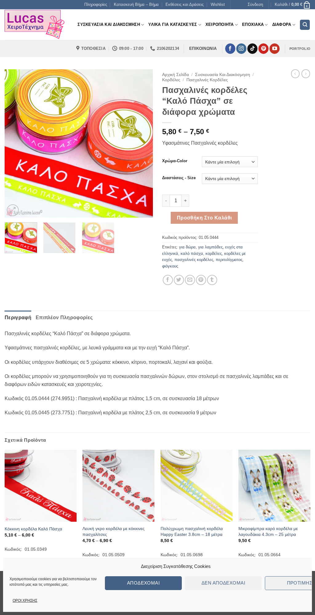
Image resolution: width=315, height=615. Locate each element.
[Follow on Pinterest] (263, 48)
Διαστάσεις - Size (179, 178)
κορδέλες (213, 253)
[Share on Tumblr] (212, 280)
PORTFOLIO (299, 48)
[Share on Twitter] (179, 280)
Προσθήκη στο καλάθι (204, 217)
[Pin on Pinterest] (201, 280)
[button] (255, 4)
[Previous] (15, 143)
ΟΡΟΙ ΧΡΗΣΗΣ (25, 600)
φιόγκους (170, 266)
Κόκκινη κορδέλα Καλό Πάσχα (33, 528)
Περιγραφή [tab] (18, 317)
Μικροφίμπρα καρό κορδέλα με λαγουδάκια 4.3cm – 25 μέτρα (268, 531)
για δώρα (187, 247)
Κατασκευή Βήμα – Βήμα (136, 4)
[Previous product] (305, 73)
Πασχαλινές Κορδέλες (207, 80)
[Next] (142, 143)
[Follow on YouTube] (274, 48)
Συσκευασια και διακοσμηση (109, 24)
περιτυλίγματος (229, 259)
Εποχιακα (253, 24)
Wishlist (218, 4)
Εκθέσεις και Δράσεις (184, 4)
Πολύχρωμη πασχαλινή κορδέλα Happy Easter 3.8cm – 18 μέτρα (192, 531)
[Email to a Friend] (190, 280)
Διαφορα (281, 24)
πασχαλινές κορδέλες (193, 259)
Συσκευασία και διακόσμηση (222, 74)
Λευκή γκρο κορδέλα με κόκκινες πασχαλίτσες (113, 531)
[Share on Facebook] (168, 280)
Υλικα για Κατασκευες (172, 24)
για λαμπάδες (210, 247)
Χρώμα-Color (174, 161)
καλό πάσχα (192, 253)
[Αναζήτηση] (305, 25)
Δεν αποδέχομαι (223, 582)
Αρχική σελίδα (175, 74)
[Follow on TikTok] (252, 48)
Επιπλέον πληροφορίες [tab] (64, 317)
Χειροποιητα (219, 24)
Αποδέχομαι (143, 582)
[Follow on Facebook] (230, 48)
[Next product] (295, 73)
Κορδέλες (171, 80)
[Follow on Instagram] (241, 48)
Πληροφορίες (95, 4)
